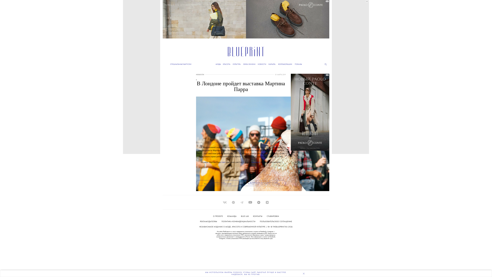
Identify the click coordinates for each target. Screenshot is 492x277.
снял (223, 162)
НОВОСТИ (200, 75)
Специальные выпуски (180, 64)
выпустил (256, 162)
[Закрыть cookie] (303, 273)
